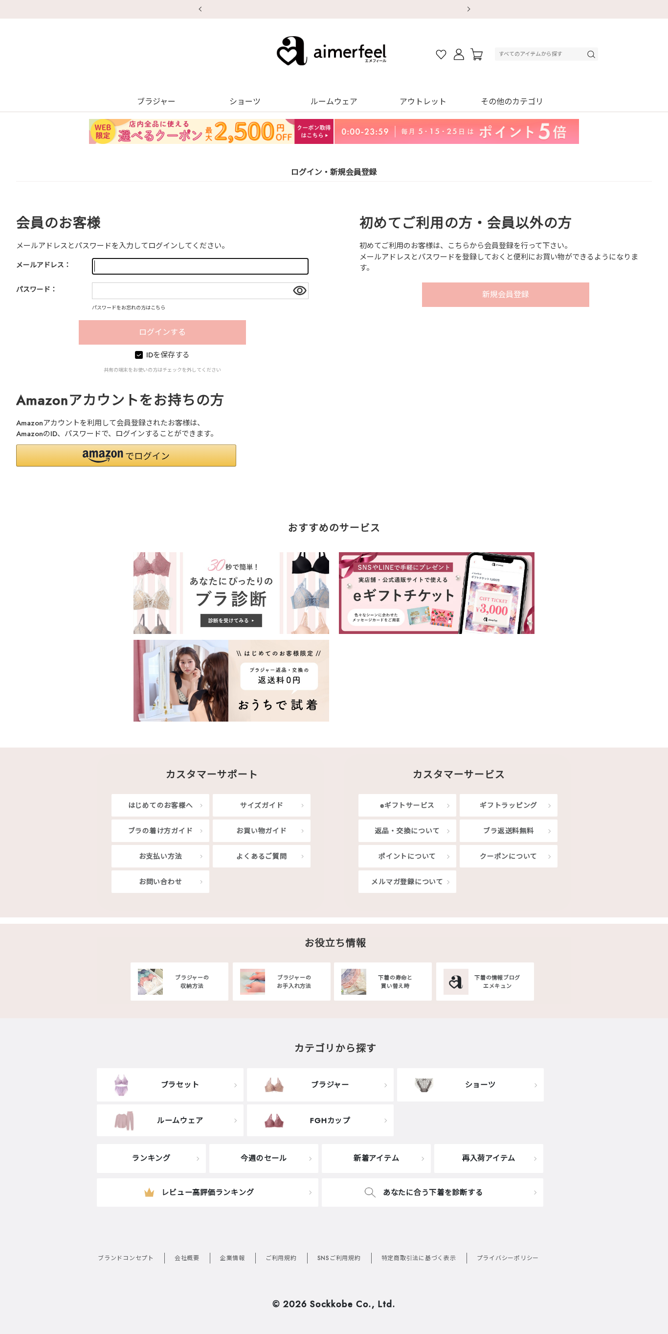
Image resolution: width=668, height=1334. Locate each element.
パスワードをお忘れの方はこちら (128, 307)
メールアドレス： (43, 265)
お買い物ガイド (261, 831)
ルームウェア (334, 101)
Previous (199, 9)
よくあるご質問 (261, 856)
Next (468, 9)
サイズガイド (262, 805)
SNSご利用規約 (339, 1258)
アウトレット (423, 101)
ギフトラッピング (508, 805)
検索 (592, 54)
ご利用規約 (281, 1258)
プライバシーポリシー (508, 1258)
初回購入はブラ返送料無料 (334, 9)
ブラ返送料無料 (508, 831)
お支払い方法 (160, 856)
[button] (126, 456)
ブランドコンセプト (126, 1258)
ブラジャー (156, 101)
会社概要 (187, 1258)
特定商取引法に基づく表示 (418, 1258)
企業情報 (232, 1258)
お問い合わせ (160, 882)
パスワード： (36, 289)
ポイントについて (407, 856)
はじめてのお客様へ (160, 805)
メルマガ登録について (407, 882)
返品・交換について (407, 831)
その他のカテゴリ (512, 101)
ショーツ (245, 101)
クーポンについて (508, 856)
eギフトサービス (407, 805)
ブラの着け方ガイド (160, 831)
